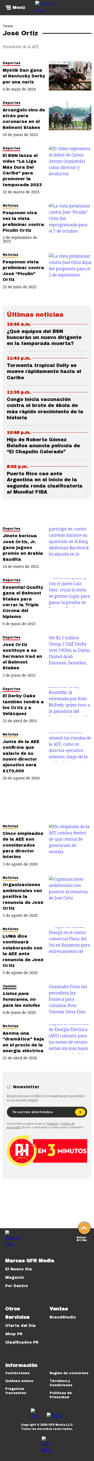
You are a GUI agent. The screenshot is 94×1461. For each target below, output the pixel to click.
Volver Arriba (82, 1238)
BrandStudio (63, 1317)
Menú (19, 7)
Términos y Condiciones (61, 1383)
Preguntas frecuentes (15, 1391)
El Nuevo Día (18, 1269)
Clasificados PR (21, 1342)
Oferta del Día (20, 1326)
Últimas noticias (35, 314)
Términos (52, 1123)
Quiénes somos (19, 1381)
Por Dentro (16, 1286)
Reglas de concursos (69, 1373)
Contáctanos (17, 1373)
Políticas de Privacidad (61, 1395)
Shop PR (13, 1334)
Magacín (14, 1277)
